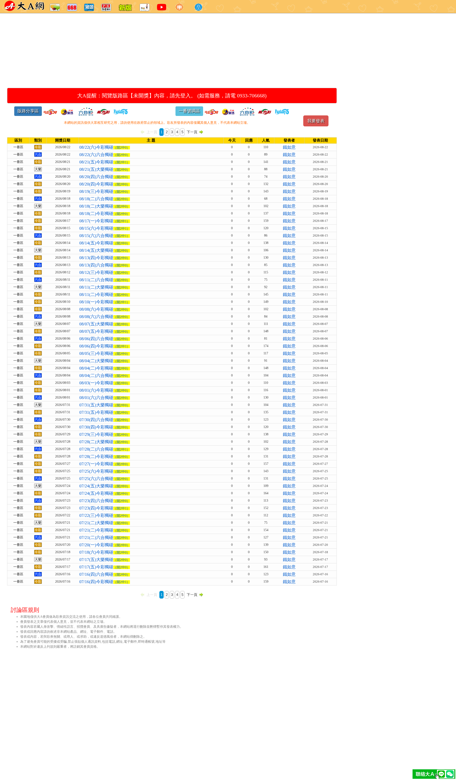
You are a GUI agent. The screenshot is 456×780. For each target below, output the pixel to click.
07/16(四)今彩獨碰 (104, 581)
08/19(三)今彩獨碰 (104, 191)
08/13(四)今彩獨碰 (104, 257)
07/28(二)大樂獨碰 (104, 441)
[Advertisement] (154, 45)
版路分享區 (28, 111)
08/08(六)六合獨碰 (104, 316)
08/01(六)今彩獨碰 (104, 390)
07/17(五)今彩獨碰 (104, 567)
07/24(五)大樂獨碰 (104, 486)
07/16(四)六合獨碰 (104, 574)
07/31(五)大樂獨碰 (104, 405)
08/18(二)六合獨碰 (104, 198)
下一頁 (192, 132)
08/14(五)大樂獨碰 (104, 250)
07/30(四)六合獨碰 (104, 419)
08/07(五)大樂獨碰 (104, 324)
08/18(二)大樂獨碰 (104, 206)
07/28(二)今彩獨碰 (104, 456)
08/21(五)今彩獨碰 (104, 162)
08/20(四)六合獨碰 (104, 176)
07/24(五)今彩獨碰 (104, 493)
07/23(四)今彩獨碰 (104, 508)
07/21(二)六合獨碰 (104, 537)
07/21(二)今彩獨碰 (104, 530)
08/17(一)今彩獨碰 (104, 221)
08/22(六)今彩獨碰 (104, 147)
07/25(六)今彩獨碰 (104, 471)
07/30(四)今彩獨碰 (104, 427)
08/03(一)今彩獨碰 (104, 382)
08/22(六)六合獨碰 (104, 154)
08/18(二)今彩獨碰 (104, 213)
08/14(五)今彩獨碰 (104, 243)
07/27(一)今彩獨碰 (104, 463)
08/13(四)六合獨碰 (104, 265)
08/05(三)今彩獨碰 (104, 353)
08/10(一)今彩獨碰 (104, 302)
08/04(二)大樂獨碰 (104, 360)
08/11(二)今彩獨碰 (104, 294)
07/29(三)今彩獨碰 (104, 434)
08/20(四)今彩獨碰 (104, 184)
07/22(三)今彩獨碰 (104, 515)
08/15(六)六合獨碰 (104, 235)
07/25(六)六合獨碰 (104, 478)
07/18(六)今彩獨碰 (104, 552)
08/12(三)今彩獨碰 (104, 272)
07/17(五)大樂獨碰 (104, 559)
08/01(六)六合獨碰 (104, 397)
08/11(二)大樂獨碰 (104, 287)
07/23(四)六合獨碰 (104, 500)
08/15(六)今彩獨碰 (104, 228)
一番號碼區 (189, 111)
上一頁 (152, 132)
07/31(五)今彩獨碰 (104, 412)
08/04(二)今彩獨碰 (104, 368)
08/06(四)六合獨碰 (104, 338)
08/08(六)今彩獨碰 (104, 309)
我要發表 (315, 121)
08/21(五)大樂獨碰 (104, 169)
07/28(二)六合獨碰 (104, 449)
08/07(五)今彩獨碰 (104, 331)
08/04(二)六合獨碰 (104, 375)
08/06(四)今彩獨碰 (104, 346)
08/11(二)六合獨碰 (104, 279)
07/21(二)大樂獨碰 (104, 522)
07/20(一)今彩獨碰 (104, 544)
